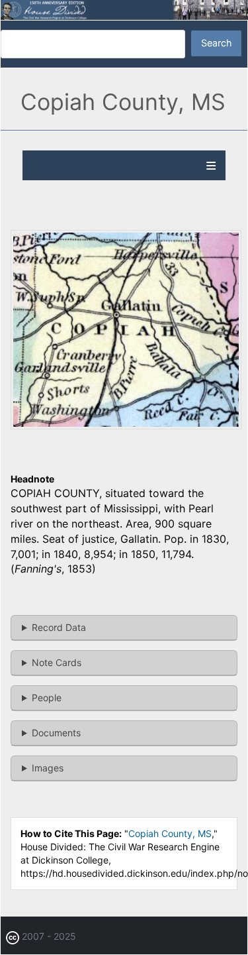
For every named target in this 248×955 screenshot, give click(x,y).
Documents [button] (56, 732)
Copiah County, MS (170, 833)
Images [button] (47, 767)
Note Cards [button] (56, 662)
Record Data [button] (59, 627)
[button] (126, 425)
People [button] (47, 697)
